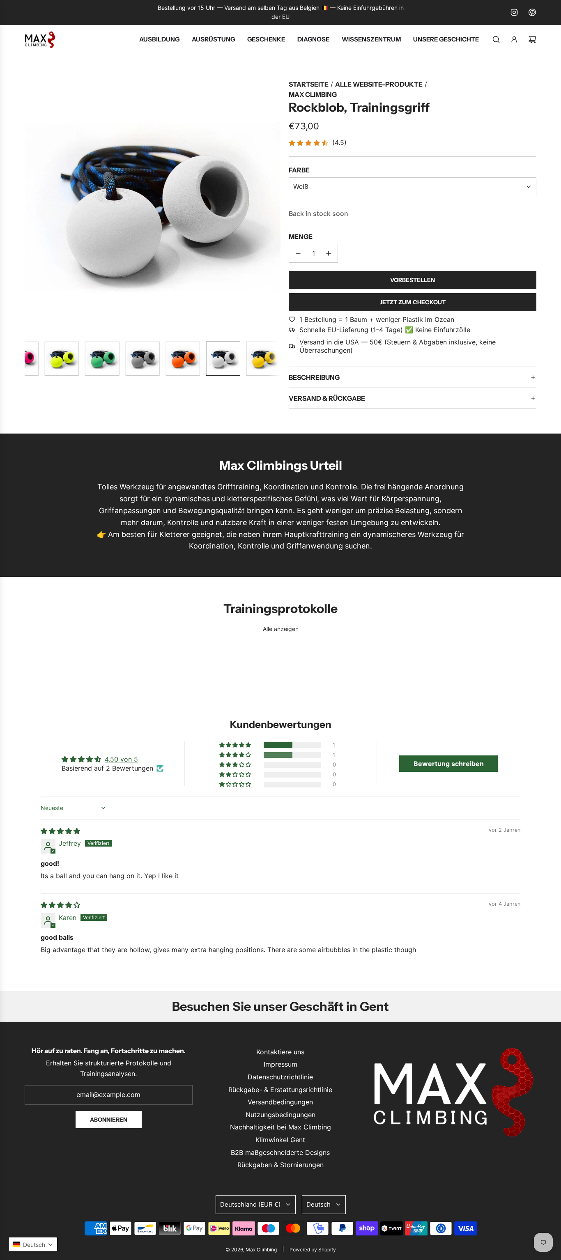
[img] (60, 831)
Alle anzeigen (281, 628)
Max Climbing (313, 94)
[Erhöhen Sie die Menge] (329, 253)
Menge (301, 236)
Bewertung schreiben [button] (449, 764)
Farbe (299, 170)
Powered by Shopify (313, 1249)
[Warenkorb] (532, 39)
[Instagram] (514, 12)
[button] (31, 206)
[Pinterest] (532, 12)
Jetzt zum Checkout (413, 302)
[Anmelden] (514, 39)
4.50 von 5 (121, 759)
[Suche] (496, 39)
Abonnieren (108, 1119)
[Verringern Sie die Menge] (298, 253)
